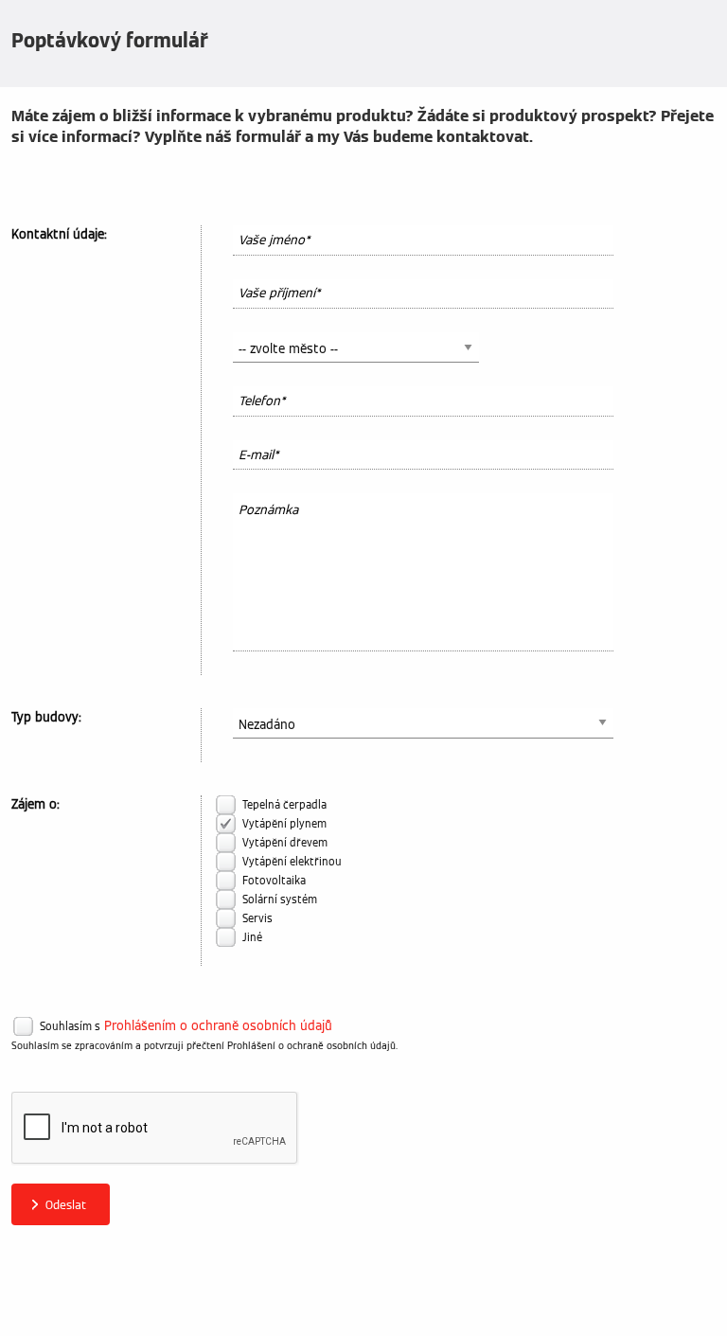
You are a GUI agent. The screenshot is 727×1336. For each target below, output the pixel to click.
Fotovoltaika (274, 880)
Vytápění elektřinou (292, 861)
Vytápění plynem (284, 823)
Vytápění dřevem (285, 842)
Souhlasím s (70, 1026)
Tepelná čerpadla (284, 804)
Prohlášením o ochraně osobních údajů (218, 1026)
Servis (257, 918)
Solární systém (279, 899)
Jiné (252, 937)
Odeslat (65, 1205)
